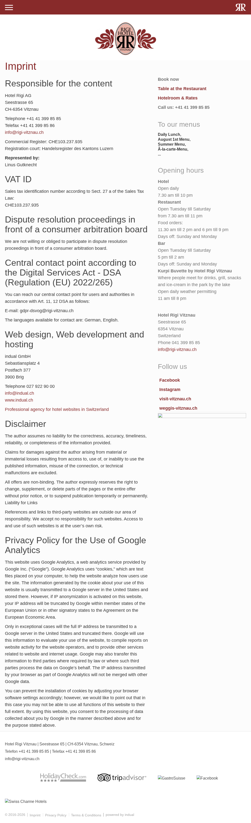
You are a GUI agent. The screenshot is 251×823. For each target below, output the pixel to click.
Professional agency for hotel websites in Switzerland (57, 409)
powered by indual (120, 815)
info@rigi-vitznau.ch (24, 132)
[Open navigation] (9, 8)
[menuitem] (35, 815)
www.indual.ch (19, 400)
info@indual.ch (19, 393)
